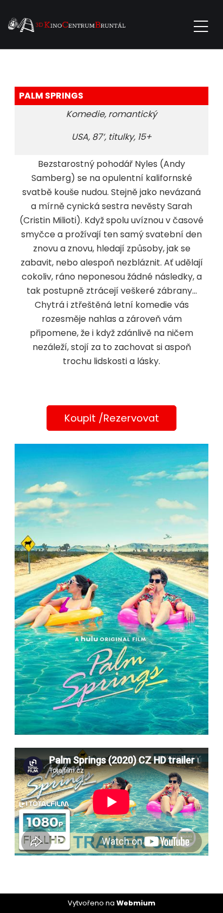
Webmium (135, 903)
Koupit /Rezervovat (111, 418)
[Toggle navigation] (201, 24)
